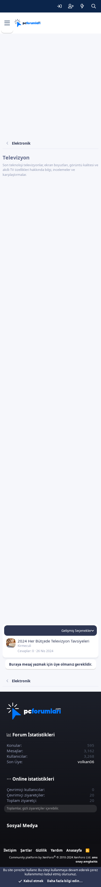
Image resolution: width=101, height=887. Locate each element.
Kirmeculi (24, 646)
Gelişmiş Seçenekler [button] (76, 630)
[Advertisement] (50, 87)
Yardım (57, 850)
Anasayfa (74, 850)
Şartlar (26, 850)
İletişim (10, 850)
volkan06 (86, 761)
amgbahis (90, 861)
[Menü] (7, 23)
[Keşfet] (82, 6)
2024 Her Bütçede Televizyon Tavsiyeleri (53, 641)
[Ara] (93, 6)
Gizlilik (41, 850)
